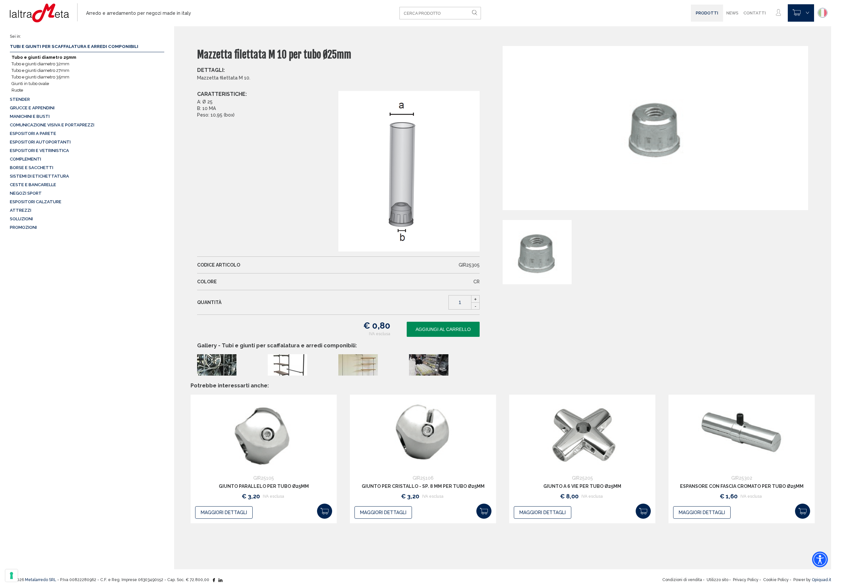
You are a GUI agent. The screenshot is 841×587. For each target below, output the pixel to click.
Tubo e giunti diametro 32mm (40, 63)
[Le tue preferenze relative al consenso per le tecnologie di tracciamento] (11, 575)
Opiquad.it (821, 579)
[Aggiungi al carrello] (324, 511)
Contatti (754, 13)
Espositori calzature (35, 201)
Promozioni (23, 227)
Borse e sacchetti (31, 167)
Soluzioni (21, 218)
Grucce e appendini (32, 107)
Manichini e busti (30, 116)
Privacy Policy (746, 579)
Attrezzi (20, 210)
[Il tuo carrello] (801, 13)
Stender (20, 99)
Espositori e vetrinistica (39, 150)
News (732, 13)
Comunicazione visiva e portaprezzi (52, 124)
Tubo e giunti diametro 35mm (40, 77)
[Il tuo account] (778, 12)
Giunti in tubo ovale (30, 83)
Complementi (25, 159)
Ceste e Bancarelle (33, 184)
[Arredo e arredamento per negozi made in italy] (44, 13)
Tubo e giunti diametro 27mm (40, 70)
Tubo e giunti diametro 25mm (43, 57)
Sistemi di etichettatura (39, 176)
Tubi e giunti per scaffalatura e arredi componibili (74, 46)
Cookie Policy (776, 579)
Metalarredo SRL (40, 579)
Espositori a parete (33, 133)
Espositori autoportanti (40, 142)
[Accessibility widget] (820, 559)
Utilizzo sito (717, 579)
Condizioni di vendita (682, 579)
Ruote (17, 90)
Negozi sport (26, 193)
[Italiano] (822, 12)
